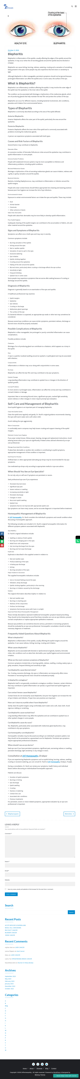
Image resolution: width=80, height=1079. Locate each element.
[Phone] (78, 541)
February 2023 (9, 981)
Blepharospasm (13, 814)
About (32, 1068)
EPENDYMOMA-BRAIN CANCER (22, 959)
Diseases (39, 1068)
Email (7, 871)
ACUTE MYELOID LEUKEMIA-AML (15, 925)
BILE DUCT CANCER (11, 930)
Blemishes (68, 814)
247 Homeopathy (15, 517)
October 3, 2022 (13, 50)
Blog (6, 1006)
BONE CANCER (10, 935)
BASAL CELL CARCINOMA (13, 928)
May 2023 (8, 979)
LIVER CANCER (19, 947)
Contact (53, 1068)
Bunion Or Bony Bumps (25, 963)
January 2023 (9, 984)
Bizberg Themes (40, 1075)
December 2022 (10, 986)
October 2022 (9, 989)
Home (25, 1068)
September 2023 (10, 976)
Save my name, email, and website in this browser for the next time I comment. (30, 889)
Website (7, 880)
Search (9, 905)
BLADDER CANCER (11, 933)
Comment (8, 833)
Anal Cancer (21, 951)
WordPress (56, 1072)
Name (7, 861)
